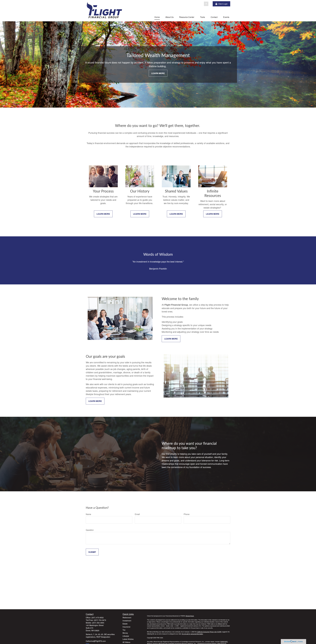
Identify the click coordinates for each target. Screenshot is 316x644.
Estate (125, 623)
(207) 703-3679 (100, 620)
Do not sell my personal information (192, 634)
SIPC (226, 642)
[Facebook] (206, 4)
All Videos (126, 642)
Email (137, 514)
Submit (92, 552)
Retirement (127, 617)
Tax (124, 630)
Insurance (126, 627)
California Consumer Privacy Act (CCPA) (209, 632)
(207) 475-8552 (97, 617)
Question (90, 530)
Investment (127, 620)
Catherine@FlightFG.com (96, 641)
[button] (157, 16)
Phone (186, 514)
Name (88, 514)
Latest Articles (128, 639)
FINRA (222, 642)
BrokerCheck (190, 616)
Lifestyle (126, 636)
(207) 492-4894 (98, 622)
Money (125, 633)
